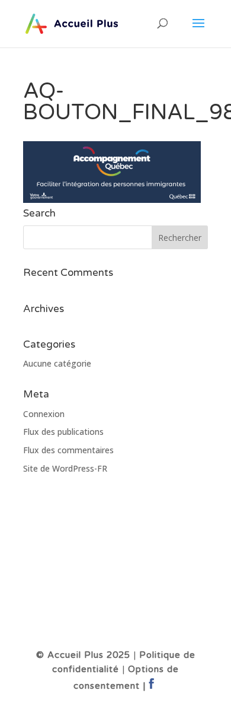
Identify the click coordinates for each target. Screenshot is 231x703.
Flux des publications (63, 431)
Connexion (44, 413)
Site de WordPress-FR (65, 468)
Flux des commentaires (68, 450)
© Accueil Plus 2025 (83, 655)
